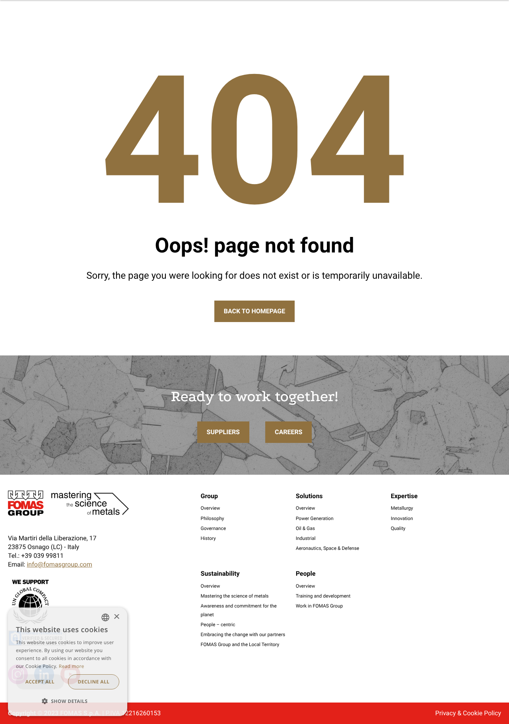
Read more (71, 666)
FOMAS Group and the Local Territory (240, 644)
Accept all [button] (39, 681)
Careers (289, 432)
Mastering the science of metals (235, 596)
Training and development (323, 596)
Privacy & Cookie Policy (468, 713)
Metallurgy (402, 508)
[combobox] (105, 617)
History (208, 538)
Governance (213, 528)
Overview (210, 508)
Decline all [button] (93, 681)
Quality (398, 528)
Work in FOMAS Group (319, 606)
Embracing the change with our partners (243, 634)
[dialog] (67, 662)
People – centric (218, 624)
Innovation (402, 518)
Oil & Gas (305, 528)
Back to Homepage (254, 311)
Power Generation (315, 518)
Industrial (306, 538)
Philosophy (212, 518)
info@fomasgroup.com (59, 564)
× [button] (116, 617)
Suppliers (223, 432)
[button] (67, 701)
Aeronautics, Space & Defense (327, 548)
